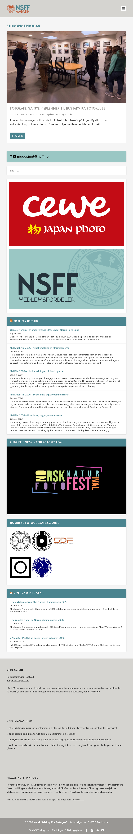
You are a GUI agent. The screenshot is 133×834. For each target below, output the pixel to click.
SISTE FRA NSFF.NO (26, 321)
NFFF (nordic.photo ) (29, 593)
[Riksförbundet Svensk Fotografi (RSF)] (42, 576)
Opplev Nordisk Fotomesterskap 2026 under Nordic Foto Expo (44, 329)
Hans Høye (18, 114)
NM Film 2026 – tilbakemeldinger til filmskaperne (37, 371)
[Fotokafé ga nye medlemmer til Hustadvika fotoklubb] (66, 67)
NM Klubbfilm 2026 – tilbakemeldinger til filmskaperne (39, 347)
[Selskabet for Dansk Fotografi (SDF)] (63, 550)
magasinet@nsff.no (33, 156)
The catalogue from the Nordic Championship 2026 (38, 601)
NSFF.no (95, 691)
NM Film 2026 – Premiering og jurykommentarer (36, 415)
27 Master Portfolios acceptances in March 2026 (37, 637)
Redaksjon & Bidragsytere (67, 830)
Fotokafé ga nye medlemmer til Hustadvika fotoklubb (57, 108)
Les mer (17, 136)
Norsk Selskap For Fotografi (50, 822)
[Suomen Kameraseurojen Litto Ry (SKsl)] (20, 576)
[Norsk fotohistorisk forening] (42, 550)
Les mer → (78, 799)
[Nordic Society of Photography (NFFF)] (20, 550)
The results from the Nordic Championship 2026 (37, 619)
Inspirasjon (60, 114)
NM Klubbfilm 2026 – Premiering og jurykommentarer (39, 394)
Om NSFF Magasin (39, 830)
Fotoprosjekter (46, 114)
